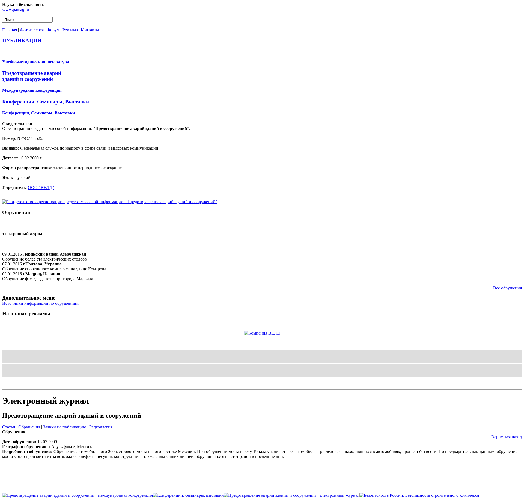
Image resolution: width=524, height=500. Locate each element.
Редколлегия (100, 427)
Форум (53, 30)
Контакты (90, 30)
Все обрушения (507, 288)
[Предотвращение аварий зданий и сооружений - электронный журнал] (291, 495)
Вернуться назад (506, 436)
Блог (7, 384)
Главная (9, 30)
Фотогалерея (32, 30)
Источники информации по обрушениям (40, 303)
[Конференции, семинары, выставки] (188, 495)
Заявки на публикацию (64, 427)
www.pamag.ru (15, 9)
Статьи (8, 427)
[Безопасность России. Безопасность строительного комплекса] (419, 495)
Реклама (70, 30)
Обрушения (29, 427)
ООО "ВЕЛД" (41, 187)
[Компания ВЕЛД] (262, 333)
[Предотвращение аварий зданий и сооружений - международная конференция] (77, 495)
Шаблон (19, 384)
